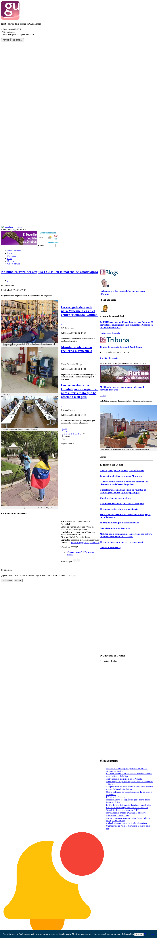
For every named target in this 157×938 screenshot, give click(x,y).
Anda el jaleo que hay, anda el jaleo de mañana (122, 470)
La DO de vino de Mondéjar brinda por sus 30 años (128, 805)
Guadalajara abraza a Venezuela (115, 528)
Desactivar (7, 580)
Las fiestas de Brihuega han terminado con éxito (127, 807)
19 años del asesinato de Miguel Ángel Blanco (121, 347)
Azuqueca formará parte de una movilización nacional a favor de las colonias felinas (129, 787)
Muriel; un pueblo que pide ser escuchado (119, 522)
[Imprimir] (7, 278)
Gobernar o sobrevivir (110, 547)
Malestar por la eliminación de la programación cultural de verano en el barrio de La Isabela (126, 535)
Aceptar (139, 934)
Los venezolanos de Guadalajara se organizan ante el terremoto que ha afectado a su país (79, 391)
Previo (64, 431)
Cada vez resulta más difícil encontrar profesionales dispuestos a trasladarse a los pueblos (124, 483)
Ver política (149, 934)
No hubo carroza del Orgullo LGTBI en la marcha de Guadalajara (49, 272)
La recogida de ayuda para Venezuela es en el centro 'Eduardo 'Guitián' (79, 311)
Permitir (5, 40)
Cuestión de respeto (109, 358)
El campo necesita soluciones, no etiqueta (119, 509)
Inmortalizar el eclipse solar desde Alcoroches (121, 476)
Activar (18, 580)
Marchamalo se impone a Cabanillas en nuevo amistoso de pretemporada (126, 814)
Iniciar (64, 428)
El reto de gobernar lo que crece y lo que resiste (122, 542)
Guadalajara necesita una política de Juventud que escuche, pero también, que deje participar (123, 491)
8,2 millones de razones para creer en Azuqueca (122, 503)
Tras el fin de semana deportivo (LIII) (122, 810)
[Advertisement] (13, 87)
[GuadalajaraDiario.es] (11, 227)
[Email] (7, 280)
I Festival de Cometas (115, 797)
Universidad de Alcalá (110, 333)
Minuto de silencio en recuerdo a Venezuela (76, 349)
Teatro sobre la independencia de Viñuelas (124, 779)
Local (103, 395)
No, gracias (17, 40)
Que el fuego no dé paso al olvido (115, 498)
